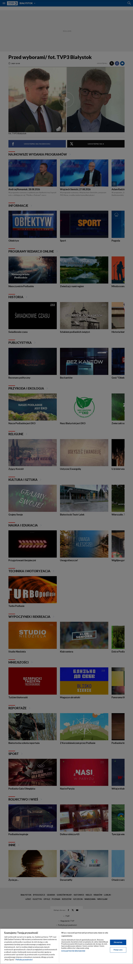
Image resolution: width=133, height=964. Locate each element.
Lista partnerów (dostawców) (73, 951)
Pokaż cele (118, 950)
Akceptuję (118, 942)
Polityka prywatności (24, 960)
